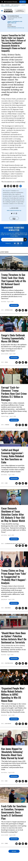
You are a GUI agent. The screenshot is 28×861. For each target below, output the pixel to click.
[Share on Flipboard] (20, 310)
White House (12, 114)
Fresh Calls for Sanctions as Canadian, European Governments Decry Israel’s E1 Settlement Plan (13, 812)
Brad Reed (3, 301)
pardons (7, 424)
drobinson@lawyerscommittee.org (15, 27)
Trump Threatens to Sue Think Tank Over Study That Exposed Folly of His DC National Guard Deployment (13, 281)
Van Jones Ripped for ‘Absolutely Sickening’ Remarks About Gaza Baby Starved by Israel (12, 753)
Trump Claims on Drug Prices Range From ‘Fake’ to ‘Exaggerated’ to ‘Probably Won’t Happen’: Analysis (13, 577)
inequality (11, 120)
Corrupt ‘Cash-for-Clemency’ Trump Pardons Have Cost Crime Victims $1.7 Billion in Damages (14, 393)
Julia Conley (4, 535)
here (23, 182)
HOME (2, 5)
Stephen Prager (5, 416)
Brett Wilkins (4, 474)
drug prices (8, 607)
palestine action (9, 663)
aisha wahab (8, 723)
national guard (9, 310)
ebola (6, 362)
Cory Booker (12, 107)
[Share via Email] (11, 186)
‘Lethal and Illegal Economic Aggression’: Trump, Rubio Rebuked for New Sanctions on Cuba (12, 456)
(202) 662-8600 (14, 208)
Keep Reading (14, 305)
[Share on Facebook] (5, 186)
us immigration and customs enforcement (15, 543)
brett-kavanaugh (15, 5)
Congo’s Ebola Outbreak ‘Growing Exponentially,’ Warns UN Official (13, 338)
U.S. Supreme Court (16, 109)
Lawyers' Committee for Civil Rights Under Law (13, 5)
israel (6, 843)
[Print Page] (17, 186)
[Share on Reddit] (23, 310)
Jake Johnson (4, 599)
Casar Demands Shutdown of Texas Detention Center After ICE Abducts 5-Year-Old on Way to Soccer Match (13, 514)
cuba (6, 483)
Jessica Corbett (4, 353)
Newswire (7, 5)
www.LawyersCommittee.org (14, 210)
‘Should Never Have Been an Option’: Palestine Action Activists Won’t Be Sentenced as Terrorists (13, 637)
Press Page (14, 219)
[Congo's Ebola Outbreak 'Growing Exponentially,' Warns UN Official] (14, 324)
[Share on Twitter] (8, 186)
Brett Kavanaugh (7, 128)
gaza (6, 780)
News (2, 310)
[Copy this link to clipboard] (14, 186)
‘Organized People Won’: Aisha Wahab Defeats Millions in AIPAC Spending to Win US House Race (13, 694)
